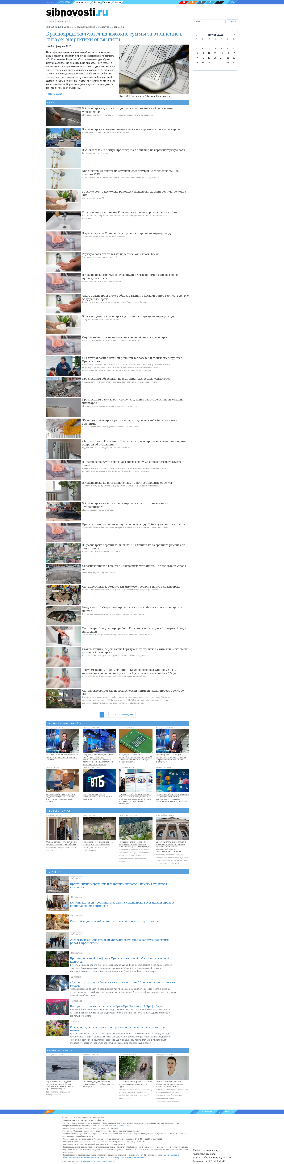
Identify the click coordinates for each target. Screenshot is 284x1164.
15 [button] (227, 53)
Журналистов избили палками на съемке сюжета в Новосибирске (61, 843)
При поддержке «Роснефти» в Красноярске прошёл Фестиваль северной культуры (119, 960)
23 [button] (234, 57)
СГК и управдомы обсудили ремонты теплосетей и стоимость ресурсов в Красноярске (132, 359)
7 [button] (221, 48)
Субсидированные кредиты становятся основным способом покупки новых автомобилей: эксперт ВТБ (171, 758)
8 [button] (227, 48)
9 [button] (233, 48)
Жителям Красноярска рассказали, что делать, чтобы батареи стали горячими (129, 421)
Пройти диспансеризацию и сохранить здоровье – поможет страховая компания (118, 885)
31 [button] (196, 67)
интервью (76, 976)
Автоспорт (76, 1000)
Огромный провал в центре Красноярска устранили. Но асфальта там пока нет (134, 567)
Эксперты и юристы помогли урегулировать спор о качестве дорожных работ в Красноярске (119, 941)
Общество (103, 26)
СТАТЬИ (55, 871)
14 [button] (221, 53)
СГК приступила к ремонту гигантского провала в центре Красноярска (131, 586)
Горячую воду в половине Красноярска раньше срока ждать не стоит (129, 212)
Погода (79, 2)
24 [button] (196, 62)
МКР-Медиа (63, 21)
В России (77, 26)
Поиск (232, 21)
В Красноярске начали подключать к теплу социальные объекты (127, 482)
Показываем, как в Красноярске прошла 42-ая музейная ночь (98, 843)
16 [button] (234, 53)
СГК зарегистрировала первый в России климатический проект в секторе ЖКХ (133, 692)
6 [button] (215, 48)
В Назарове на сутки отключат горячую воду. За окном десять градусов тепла (131, 463)
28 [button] (221, 62)
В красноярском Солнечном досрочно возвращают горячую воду (127, 233)
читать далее (54, 93)
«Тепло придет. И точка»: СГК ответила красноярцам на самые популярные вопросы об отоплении (134, 442)
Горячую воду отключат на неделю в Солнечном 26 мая (120, 254)
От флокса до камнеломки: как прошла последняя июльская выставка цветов (118, 1028)
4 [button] (202, 48)
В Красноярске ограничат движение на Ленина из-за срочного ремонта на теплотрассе (133, 546)
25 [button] (203, 62)
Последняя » (128, 714)
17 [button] (196, 57)
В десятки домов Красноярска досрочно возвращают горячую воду (128, 316)
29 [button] (227, 62)
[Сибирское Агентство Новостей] (77, 11)
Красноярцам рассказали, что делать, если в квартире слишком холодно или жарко (133, 401)
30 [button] (234, 62)
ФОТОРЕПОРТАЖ (61, 810)
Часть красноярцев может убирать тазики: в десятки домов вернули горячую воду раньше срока (135, 297)
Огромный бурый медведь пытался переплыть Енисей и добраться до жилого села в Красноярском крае (59, 1085)
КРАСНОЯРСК (64, 2)
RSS (48, 1112)
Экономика (118, 26)
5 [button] (209, 48)
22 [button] (227, 57)
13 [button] (215, 53)
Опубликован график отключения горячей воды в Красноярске (125, 337)
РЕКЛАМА (229, 1111)
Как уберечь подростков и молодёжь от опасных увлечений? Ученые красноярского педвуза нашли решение (135, 758)
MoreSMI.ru (110, 1161)
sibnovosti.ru (124, 1125)
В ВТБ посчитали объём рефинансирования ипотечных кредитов (97, 796)
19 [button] (209, 57)
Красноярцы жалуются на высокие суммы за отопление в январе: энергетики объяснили (114, 36)
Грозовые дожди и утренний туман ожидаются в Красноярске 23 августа (98, 1084)
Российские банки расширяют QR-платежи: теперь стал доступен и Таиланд (62, 757)
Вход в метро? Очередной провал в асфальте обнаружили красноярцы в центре (132, 609)
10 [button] (196, 53)
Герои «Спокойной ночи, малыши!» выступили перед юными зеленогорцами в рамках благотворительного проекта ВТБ (172, 798)
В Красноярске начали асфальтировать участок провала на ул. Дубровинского (125, 505)
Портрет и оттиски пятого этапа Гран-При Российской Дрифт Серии (117, 1006)
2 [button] (233, 43)
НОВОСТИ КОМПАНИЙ (65, 723)
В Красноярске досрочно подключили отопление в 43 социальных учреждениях (128, 110)
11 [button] (203, 53)
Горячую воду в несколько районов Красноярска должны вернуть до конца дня (134, 193)
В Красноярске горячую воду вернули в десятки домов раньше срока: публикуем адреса (130, 276)
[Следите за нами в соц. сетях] (184, 2)
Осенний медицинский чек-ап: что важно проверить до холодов (114, 921)
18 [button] (203, 57)
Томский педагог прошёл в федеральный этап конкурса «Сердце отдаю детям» (169, 1084)
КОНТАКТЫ (207, 1111)
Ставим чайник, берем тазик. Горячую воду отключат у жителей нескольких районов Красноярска (135, 650)
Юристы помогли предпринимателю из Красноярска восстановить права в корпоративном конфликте (122, 904)
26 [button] (209, 62)
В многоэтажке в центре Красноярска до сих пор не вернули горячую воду (133, 150)
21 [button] (221, 57)
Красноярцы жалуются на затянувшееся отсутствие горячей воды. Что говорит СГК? (130, 172)
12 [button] (209, 53)
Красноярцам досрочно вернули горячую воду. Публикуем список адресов (133, 524)
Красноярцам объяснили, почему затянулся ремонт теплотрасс (126, 378)
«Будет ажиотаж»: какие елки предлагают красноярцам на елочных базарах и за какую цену (135, 844)
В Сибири (53, 26)
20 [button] (215, 57)
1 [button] (227, 43)
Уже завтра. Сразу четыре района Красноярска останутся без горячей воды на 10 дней (134, 629)
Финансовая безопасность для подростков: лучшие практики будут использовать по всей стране (60, 798)
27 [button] (215, 62)
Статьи (50, 21)
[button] (196, 34)
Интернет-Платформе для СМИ (91, 1161)
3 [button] (196, 48)
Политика (89, 26)
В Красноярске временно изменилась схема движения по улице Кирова (131, 129)
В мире (65, 26)
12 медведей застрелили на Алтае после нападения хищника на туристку (135, 1084)
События (75, 1021)
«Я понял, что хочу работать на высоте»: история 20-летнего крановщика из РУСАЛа (122, 983)
